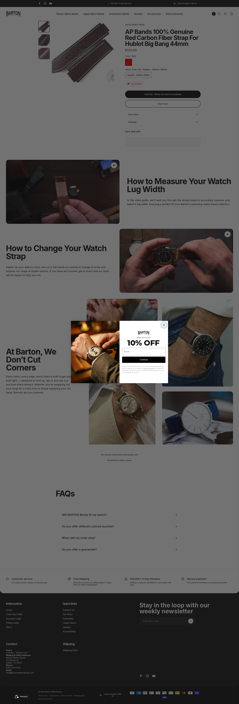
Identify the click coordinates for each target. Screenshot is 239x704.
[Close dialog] (164, 325)
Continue (144, 360)
